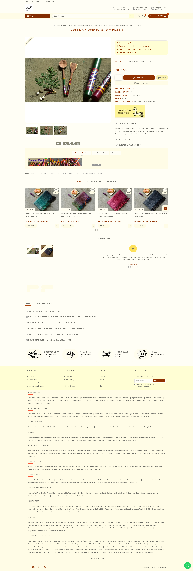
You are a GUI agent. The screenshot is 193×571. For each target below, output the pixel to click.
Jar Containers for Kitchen (57, 483)
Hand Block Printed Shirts (118, 414)
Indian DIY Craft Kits (98, 552)
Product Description (128, 123)
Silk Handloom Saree (72, 398)
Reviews (115, 153)
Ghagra (77, 414)
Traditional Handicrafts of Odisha (116, 547)
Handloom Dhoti (73, 417)
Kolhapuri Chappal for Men (124, 453)
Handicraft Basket (105, 493)
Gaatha (130, 92)
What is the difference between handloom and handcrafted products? (62, 317)
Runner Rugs (39, 469)
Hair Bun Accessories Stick (128, 440)
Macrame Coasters (57, 496)
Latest (79, 181)
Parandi (114, 440)
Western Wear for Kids (61, 427)
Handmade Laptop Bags (48, 453)
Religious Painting (138, 525)
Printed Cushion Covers (125, 467)
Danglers (38, 440)
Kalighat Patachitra (102, 528)
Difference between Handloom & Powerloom (67, 550)
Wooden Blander (89, 173)
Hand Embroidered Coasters (142, 493)
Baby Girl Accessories (120, 427)
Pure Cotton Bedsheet (36, 467)
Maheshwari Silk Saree (89, 398)
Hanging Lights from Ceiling (90, 509)
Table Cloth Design (78, 469)
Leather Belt (81, 453)
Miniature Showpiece (50, 506)
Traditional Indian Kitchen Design (129, 480)
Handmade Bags (34, 450)
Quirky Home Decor (94, 483)
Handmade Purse (126, 450)
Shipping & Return (127, 139)
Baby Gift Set (47, 427)
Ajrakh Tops (133, 414)
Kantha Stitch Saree (117, 400)
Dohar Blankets (92, 467)
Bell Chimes (115, 522)
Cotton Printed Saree (63, 400)
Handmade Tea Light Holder (141, 509)
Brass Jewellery (106, 437)
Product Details (100, 153)
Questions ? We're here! (130, 145)
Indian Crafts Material (37, 552)
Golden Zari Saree (34, 400)
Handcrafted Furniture (42, 512)
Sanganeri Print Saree (42, 403)
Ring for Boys (81, 440)
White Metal (83, 437)
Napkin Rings (81, 496)
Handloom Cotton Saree (36, 398)
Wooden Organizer (137, 506)
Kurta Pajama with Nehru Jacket (92, 417)
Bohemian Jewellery (120, 437)
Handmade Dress (34, 414)
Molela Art (139, 522)
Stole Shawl (49, 417)
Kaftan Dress (46, 414)
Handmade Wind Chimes (101, 522)
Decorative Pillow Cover (107, 467)
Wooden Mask (53, 531)
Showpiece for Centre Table (83, 506)
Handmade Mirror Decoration (104, 506)
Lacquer (33, 173)
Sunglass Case (33, 453)
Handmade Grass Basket (122, 493)
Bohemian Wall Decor (35, 522)
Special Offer (111, 181)
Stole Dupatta (61, 417)
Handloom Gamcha (93, 469)
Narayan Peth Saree (122, 398)
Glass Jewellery (33, 437)
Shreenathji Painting (43, 528)
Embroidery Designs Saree (82, 400)
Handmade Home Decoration (112, 483)
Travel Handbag (46, 450)
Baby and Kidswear (35, 427)
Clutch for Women (59, 450)
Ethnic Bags (86, 450)
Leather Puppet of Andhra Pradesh (140, 528)
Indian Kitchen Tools (62, 480)
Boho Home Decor (75, 512)
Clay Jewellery (94, 437)
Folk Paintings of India (97, 541)
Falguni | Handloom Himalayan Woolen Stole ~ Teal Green (40, 215)
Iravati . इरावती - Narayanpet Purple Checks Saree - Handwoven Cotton (46, 268)
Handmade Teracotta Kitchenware (104, 480)
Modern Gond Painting (74, 528)
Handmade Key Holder (36, 509)
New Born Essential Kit (103, 427)
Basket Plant (49, 509)
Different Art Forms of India (77, 541)
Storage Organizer (122, 506)
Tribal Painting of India (110, 525)
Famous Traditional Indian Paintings (119, 541)
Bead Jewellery (45, 437)
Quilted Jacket (39, 417)
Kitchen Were (61, 173)
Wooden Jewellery (71, 437)
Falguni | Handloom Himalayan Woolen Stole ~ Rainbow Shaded (76, 215)
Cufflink (101, 453)
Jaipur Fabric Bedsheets (53, 467)
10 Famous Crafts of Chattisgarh (68, 544)
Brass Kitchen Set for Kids (151, 480)
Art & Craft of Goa (140, 544)
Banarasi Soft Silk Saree (154, 398)
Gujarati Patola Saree (150, 400)
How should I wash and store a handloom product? (53, 323)
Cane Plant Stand (61, 509)
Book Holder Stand (152, 506)
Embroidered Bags (98, 450)
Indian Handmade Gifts (144, 552)
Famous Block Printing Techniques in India (134, 550)
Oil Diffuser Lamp (107, 509)
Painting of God (124, 525)
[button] (28, 208)
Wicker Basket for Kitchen (37, 483)
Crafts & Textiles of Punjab (45, 544)
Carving (97, 25)
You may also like (93, 181)
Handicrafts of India (35, 541)
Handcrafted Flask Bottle (37, 493)
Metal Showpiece (66, 506)
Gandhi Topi (72, 453)
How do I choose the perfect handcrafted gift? (50, 340)
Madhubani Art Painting (118, 528)
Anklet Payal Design (148, 437)
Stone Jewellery (58, 437)
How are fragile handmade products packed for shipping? (56, 328)
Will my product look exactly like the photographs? (53, 334)
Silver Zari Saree (48, 400)
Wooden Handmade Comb (80, 552)
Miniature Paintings (157, 550)
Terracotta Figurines (35, 506)
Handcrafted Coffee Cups (66, 493)
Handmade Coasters (42, 496)
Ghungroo (56, 440)
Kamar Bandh (92, 453)
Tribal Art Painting (94, 525)
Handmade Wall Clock (45, 525)
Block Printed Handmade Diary (58, 552)
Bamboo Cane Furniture (59, 512)
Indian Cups (80, 493)
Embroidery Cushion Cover (144, 467)
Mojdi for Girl (151, 453)
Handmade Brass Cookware (81, 480)
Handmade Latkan (104, 440)
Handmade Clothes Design (140, 417)
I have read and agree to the (145, 386)
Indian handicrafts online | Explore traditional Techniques (74, 25)
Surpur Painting (88, 528)
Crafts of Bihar (97, 547)
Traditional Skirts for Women (63, 414)
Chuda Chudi (91, 440)
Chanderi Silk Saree (106, 398)
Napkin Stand (70, 496)
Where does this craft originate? (44, 311)
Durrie (47, 469)
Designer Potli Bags (140, 450)
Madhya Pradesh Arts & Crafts (49, 547)
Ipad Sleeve (62, 453)
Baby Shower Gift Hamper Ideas (82, 427)
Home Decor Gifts (130, 483)
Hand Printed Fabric (123, 417)
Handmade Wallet (112, 450)
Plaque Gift (149, 522)
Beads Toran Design (67, 522)
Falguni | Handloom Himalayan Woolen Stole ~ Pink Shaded (113, 215)
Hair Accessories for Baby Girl (140, 427)
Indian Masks (42, 531)
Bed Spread (67, 467)
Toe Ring (72, 440)
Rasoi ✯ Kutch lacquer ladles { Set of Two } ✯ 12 (32, 265)
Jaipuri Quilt (81, 467)
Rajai (74, 467)
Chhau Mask (63, 531)
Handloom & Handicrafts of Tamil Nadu (76, 547)
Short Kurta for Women (148, 414)
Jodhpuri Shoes (140, 453)
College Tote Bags (155, 450)
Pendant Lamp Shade (122, 509)
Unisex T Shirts (87, 414)
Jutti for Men (109, 453)
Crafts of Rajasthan (141, 541)
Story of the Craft (81, 153)
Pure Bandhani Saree (133, 400)
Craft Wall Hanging (128, 522)
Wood (105, 25)
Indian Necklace (134, 437)
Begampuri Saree (137, 398)
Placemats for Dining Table (60, 469)
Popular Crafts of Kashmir (122, 544)
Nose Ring (64, 440)
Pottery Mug (51, 493)
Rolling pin (43, 173)
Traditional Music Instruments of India (121, 552)
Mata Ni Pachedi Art (58, 528)
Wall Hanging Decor (52, 522)
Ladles (51, 173)
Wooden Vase (74, 509)
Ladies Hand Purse (74, 450)
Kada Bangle (46, 440)
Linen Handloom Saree (55, 398)
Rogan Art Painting (80, 525)
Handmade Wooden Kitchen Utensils (41, 480)
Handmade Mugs (92, 493)
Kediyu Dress (109, 417)
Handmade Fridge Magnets (76, 483)
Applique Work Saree (100, 400)
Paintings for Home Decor (63, 525)
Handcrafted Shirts (101, 414)
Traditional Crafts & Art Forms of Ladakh (96, 544)
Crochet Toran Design (83, 522)
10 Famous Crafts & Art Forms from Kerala (145, 547)
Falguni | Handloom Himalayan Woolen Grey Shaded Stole (151, 215)
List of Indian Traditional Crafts (55, 541)
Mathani (100, 173)
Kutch (71, 173)
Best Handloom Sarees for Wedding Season (101, 550)
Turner (78, 173)
